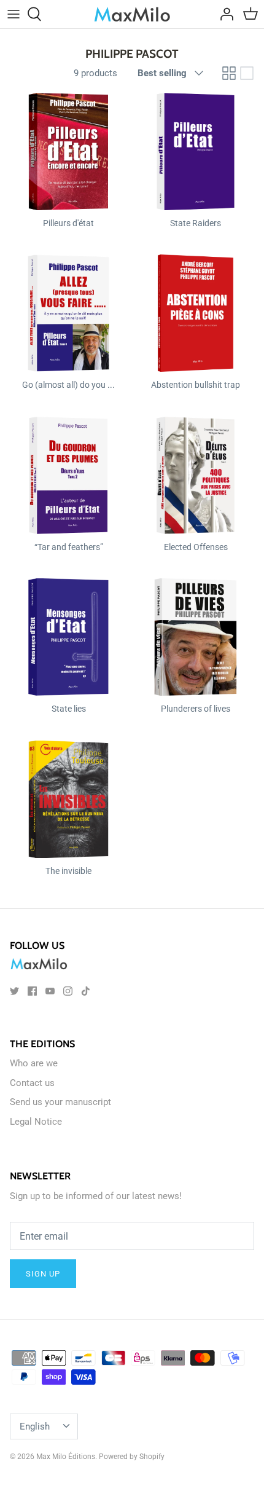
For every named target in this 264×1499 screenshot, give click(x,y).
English (35, 1426)
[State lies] (68, 637)
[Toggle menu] (13, 14)
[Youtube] (50, 991)
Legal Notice (36, 1121)
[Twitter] (14, 991)
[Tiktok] (85, 991)
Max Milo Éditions (65, 1456)
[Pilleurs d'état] (68, 151)
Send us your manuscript (60, 1102)
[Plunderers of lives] (195, 637)
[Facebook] (32, 991)
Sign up (43, 1273)
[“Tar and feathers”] (68, 475)
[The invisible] (68, 799)
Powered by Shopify (132, 1456)
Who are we (34, 1063)
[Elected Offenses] (195, 475)
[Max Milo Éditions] (132, 14)
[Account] (223, 14)
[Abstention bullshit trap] (195, 313)
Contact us (32, 1082)
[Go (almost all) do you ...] (68, 313)
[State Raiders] (195, 151)
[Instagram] (67, 991)
